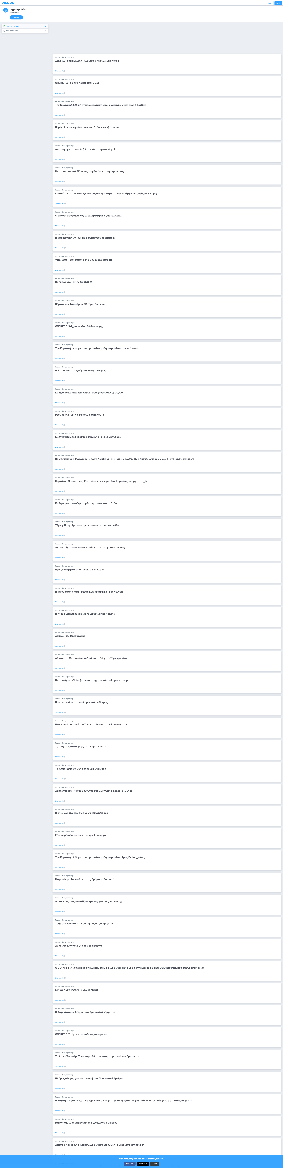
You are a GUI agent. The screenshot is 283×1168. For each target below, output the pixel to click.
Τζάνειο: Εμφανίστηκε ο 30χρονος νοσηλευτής (84, 923)
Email (155, 1163)
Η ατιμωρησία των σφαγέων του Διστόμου (81, 812)
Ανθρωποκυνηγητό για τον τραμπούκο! (79, 945)
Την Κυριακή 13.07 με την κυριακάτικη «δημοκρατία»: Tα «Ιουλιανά (96, 348)
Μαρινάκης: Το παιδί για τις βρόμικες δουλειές (85, 879)
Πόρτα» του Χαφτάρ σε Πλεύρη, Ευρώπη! (80, 304)
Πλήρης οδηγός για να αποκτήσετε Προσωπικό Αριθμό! (89, 1078)
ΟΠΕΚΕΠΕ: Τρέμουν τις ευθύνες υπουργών (81, 1034)
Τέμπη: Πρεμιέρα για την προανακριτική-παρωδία (87, 525)
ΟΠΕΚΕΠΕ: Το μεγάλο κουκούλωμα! (77, 82)
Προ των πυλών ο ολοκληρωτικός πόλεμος (81, 702)
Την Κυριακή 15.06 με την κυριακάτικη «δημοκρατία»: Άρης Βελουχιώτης (100, 857)
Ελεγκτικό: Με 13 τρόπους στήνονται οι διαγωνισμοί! (88, 436)
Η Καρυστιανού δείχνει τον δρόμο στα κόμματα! (85, 1012)
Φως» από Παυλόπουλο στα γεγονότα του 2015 (84, 259)
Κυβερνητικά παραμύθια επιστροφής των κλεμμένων (89, 392)
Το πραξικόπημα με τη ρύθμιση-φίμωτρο (80, 768)
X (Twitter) (143, 1163)
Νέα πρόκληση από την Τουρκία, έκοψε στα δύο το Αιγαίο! (91, 724)
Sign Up (278, 3)
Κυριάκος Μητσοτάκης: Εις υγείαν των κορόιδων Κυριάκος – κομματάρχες (101, 481)
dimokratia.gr (15, 12)
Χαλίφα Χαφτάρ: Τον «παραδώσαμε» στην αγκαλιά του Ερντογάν (97, 1056)
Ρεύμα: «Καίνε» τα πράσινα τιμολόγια (79, 414)
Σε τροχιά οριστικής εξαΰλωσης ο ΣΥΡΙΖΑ (80, 746)
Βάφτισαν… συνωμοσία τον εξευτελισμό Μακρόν (86, 1122)
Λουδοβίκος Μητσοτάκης (70, 635)
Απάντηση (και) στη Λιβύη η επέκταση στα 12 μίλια (87, 149)
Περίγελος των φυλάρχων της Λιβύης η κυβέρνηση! (87, 127)
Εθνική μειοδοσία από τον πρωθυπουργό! (80, 835)
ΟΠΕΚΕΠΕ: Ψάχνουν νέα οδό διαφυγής (79, 326)
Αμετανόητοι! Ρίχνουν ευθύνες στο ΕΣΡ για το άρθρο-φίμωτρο (94, 790)
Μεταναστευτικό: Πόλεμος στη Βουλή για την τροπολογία (91, 171)
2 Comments (59, 204)
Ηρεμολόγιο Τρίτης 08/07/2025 (73, 282)
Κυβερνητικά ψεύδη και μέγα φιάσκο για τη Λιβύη (86, 503)
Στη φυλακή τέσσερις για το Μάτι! (76, 989)
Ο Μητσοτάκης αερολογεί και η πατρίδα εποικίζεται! (88, 215)
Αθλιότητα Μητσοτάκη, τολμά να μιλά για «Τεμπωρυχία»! (91, 658)
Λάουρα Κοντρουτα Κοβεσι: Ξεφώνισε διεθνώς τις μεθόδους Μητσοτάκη (99, 1144)
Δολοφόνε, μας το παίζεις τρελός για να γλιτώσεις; (88, 901)
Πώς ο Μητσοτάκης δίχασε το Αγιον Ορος (80, 370)
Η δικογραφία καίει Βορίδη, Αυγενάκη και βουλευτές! (89, 591)
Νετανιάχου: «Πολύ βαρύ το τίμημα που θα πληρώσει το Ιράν (93, 680)
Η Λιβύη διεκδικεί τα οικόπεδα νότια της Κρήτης (85, 613)
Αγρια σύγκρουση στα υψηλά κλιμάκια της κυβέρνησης (90, 547)
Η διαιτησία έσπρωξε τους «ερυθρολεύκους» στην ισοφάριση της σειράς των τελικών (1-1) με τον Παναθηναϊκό (124, 1100)
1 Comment (59, 71)
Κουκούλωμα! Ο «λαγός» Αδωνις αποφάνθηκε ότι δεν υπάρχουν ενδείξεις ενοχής (106, 193)
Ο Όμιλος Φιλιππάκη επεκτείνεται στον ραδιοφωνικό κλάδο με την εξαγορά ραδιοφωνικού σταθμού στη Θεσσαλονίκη (129, 967)
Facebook (129, 1163)
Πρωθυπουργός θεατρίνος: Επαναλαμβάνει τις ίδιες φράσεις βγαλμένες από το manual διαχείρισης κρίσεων (124, 458)
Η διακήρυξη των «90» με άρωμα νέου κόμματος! (85, 237)
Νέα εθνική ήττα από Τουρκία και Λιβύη (79, 569)
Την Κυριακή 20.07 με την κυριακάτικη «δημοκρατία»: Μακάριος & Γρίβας (100, 105)
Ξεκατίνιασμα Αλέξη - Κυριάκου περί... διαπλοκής (87, 60)
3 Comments (59, 248)
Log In (270, 3)
